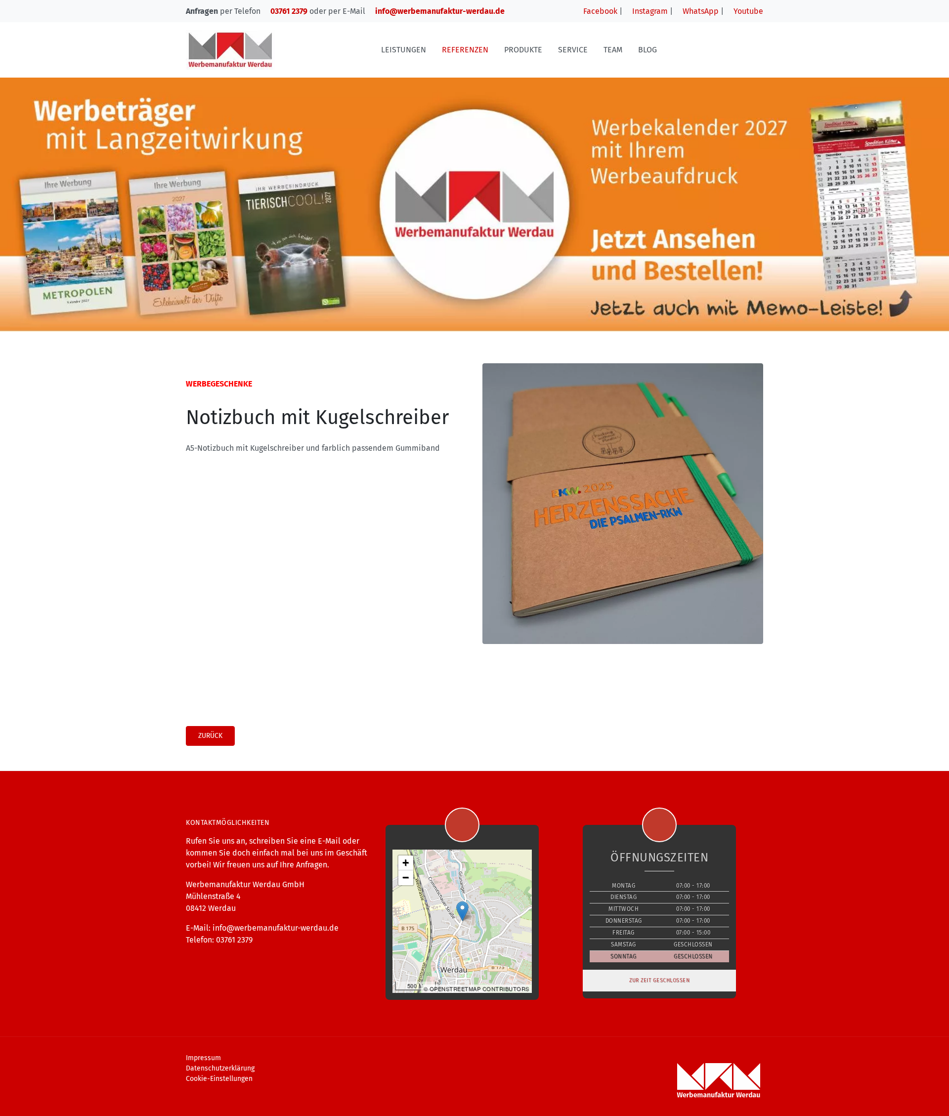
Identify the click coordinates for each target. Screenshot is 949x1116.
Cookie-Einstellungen (219, 1078)
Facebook (599, 11)
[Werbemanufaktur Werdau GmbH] (230, 49)
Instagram (649, 11)
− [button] (405, 877)
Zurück (210, 735)
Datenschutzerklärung (220, 1068)
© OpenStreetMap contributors (476, 988)
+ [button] (405, 863)
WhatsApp (700, 11)
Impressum (203, 1058)
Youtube (747, 11)
